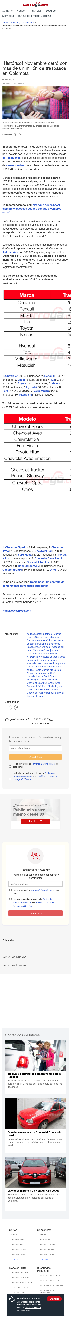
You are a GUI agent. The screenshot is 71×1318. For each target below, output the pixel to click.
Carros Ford (42, 676)
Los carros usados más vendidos (43, 645)
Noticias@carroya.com (16, 610)
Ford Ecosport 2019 (19, 1287)
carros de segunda (55, 663)
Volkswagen (41, 391)
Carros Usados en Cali (49, 1280)
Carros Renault (53, 666)
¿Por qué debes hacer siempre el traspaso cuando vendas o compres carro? (31, 208)
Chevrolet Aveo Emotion (50, 558)
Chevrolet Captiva (47, 1244)
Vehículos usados (48, 656)
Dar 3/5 (42, 719)
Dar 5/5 (47, 719)
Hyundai (31, 387)
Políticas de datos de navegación (29, 1308)
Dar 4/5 (45, 719)
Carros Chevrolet (36, 666)
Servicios (8, 15)
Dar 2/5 (39, 719)
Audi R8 (14, 1234)
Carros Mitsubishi (49, 679)
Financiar (35, 10)
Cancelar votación (34, 719)
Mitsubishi (25, 394)
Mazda (22, 380)
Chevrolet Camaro (19, 1249)
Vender (21, 10)
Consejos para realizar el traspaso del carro (43, 651)
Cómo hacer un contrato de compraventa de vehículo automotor (33, 583)
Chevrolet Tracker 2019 (21, 1282)
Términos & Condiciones (43, 763)
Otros (53, 569)
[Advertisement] (35, 47)
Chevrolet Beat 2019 (20, 1272)
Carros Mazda (42, 673)
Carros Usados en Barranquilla (47, 1291)
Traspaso (38, 650)
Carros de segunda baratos (42, 661)
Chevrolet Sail (43, 551)
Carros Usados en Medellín (51, 1285)
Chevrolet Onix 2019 (20, 1277)
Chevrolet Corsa (18, 1254)
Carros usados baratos (47, 637)
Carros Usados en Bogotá (50, 1275)
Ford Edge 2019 (18, 1292)
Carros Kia (47, 669)
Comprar (7, 10)
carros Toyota (34, 669)
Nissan (55, 383)
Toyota (22, 383)
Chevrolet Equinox (47, 1249)
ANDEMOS (32, 656)
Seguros (50, 10)
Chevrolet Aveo (52, 682)
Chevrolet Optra (12, 569)
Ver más (16, 1259)
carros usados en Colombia (45, 642)
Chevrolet (11, 376)
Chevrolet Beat (17, 1244)
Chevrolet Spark (15, 547)
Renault (49, 376)
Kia (53, 380)
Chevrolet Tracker (38, 562)
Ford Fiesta (25, 554)
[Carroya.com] (35, 4)
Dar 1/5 (37, 719)
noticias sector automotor (40, 633)
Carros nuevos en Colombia (41, 640)
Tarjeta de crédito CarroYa (34, 15)
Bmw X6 (42, 1234)
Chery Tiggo (44, 1239)
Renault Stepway (28, 566)
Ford (5, 391)
